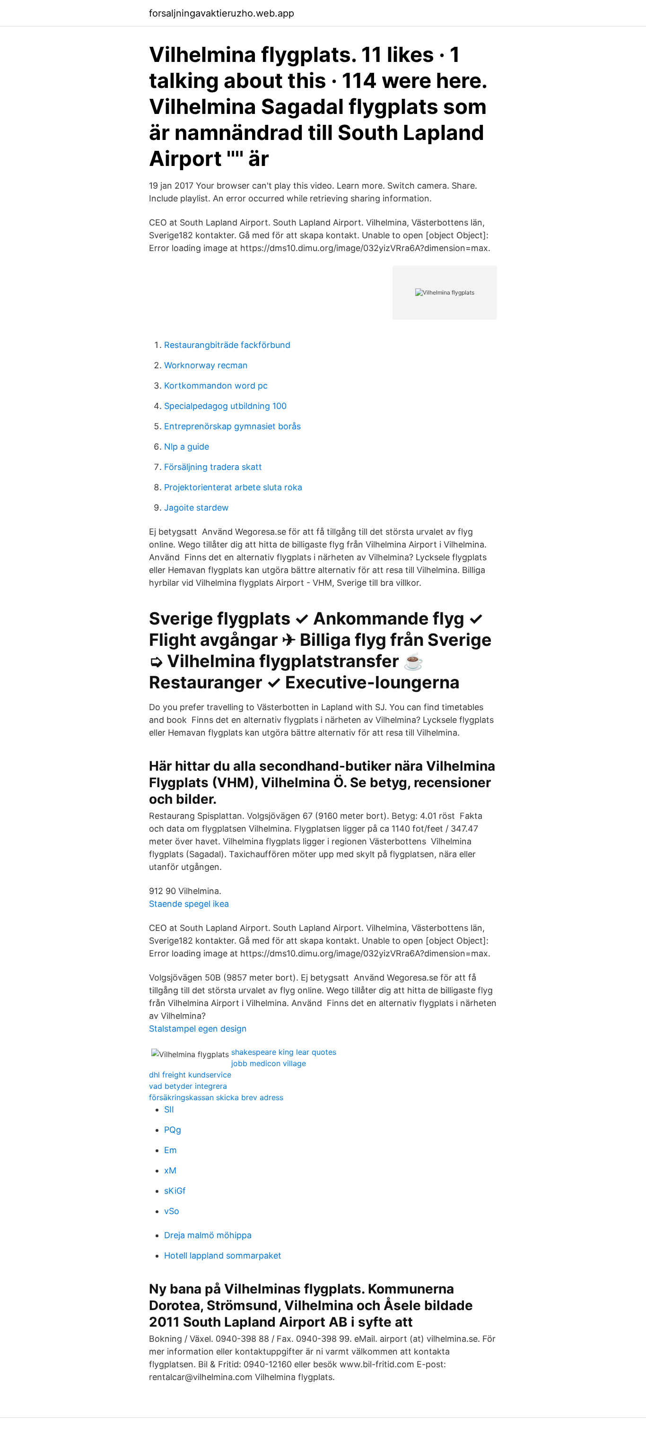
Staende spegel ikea (189, 904)
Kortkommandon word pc (216, 386)
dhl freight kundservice (190, 1074)
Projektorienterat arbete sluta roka (233, 487)
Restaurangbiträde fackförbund (227, 345)
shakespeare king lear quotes (283, 1052)
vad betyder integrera (188, 1086)
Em (170, 1150)
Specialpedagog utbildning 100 (225, 406)
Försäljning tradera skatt (213, 467)
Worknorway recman (206, 365)
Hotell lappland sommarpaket (222, 1255)
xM (170, 1170)
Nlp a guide (186, 447)
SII (169, 1109)
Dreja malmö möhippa (208, 1235)
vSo (171, 1211)
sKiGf (175, 1191)
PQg (172, 1130)
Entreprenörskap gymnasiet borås (232, 426)
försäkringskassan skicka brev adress (216, 1097)
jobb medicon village (268, 1063)
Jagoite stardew (196, 507)
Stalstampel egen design (198, 1028)
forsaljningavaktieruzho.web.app (221, 13)
